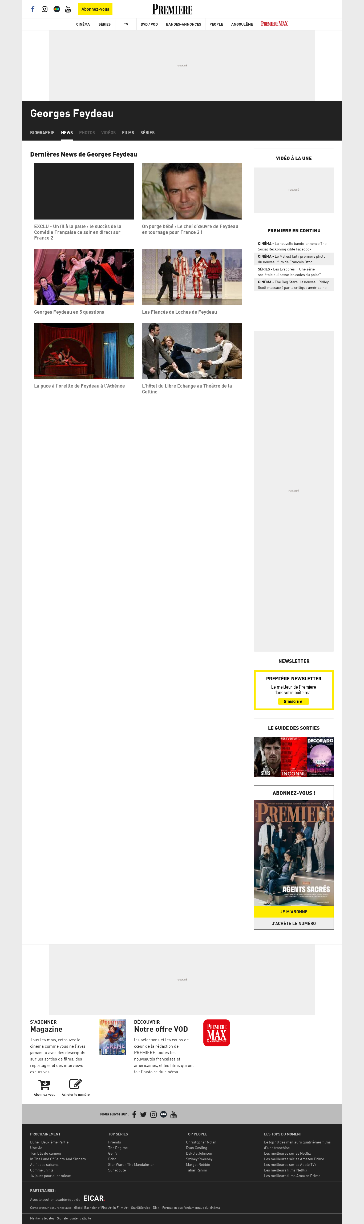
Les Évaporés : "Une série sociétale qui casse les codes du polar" (289, 272)
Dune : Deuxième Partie (49, 1142)
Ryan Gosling (196, 1147)
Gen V (113, 1153)
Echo (112, 1159)
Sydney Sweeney (199, 1159)
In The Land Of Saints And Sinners (58, 1159)
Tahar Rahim (196, 1170)
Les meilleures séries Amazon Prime (294, 1159)
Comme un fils (42, 1170)
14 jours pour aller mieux (50, 1175)
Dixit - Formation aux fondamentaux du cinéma (186, 1208)
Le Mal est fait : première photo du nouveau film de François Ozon (291, 259)
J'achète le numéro (294, 923)
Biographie (42, 132)
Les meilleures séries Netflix (287, 1153)
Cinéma (83, 24)
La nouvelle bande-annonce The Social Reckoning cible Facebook (292, 246)
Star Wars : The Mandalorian (131, 1164)
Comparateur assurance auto (50, 1208)
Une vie (36, 1147)
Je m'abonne (294, 911)
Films (128, 132)
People (216, 24)
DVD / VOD (149, 24)
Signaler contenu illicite (74, 1218)
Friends (114, 1142)
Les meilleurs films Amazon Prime (292, 1175)
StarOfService (140, 1208)
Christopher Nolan (201, 1142)
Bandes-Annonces (183, 24)
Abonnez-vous (95, 9)
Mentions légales (42, 1218)
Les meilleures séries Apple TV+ (290, 1164)
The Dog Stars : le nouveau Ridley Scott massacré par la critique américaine (293, 285)
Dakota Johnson (199, 1153)
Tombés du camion (45, 1153)
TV (126, 24)
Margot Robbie (198, 1164)
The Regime (118, 1147)
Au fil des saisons (44, 1164)
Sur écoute (117, 1170)
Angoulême (242, 24)
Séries (105, 24)
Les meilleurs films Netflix (285, 1170)
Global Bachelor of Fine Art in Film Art (101, 1208)
